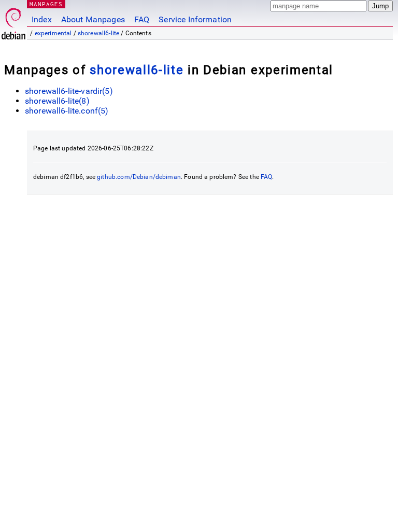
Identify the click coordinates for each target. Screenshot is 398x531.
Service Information (195, 19)
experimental (53, 33)
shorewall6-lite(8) (57, 101)
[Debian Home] (13, 21)
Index (42, 19)
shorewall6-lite (98, 33)
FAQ (141, 19)
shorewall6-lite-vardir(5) (69, 91)
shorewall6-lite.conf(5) (66, 111)
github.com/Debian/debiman (139, 176)
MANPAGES (46, 4)
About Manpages (93, 19)
